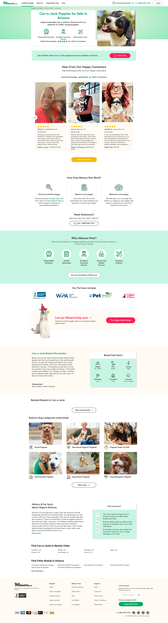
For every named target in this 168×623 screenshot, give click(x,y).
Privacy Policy (98, 596)
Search (51, 587)
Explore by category (55, 604)
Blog (73, 596)
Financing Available (123, 3)
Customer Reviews (77, 587)
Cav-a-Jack (49, 8)
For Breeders (76, 604)
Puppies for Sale (36, 8)
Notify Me (121, 55)
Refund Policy (98, 604)
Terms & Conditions (100, 600)
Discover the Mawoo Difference (84, 275)
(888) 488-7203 (142, 3)
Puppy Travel (76, 591)
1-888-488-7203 (124, 612)
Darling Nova (81, 147)
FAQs (96, 587)
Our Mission (75, 600)
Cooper (45, 147)
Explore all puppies (55, 591)
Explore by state (54, 600)
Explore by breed (54, 596)
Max (111, 147)
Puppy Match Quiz (53, 201)
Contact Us (97, 591)
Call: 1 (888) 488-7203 (85, 223)
